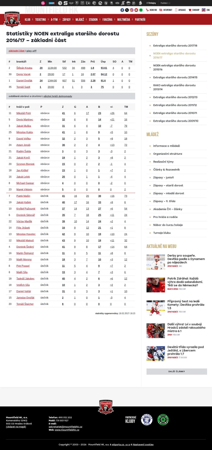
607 (64, 80)
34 (73, 68)
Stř (64, 61)
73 (125, 196)
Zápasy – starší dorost (168, 185)
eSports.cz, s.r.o (121, 444)
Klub (27, 20)
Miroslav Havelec (26, 234)
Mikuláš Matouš (25, 240)
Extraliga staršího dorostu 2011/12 (175, 105)
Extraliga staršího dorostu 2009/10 (175, 121)
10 (125, 132)
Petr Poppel (22, 266)
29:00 (51, 74)
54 (125, 208)
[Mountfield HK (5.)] (82, 3)
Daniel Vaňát (23, 291)
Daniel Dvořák (24, 80)
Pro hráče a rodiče (165, 217)
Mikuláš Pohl (23, 113)
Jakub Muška (23, 126)
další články (177, 371)
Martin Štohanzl (25, 253)
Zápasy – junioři (163, 177)
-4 (111, 176)
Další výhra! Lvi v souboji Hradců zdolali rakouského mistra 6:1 (186, 328)
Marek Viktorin (24, 189)
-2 (111, 183)
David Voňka (23, 138)
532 (64, 68)
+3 (111, 259)
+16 (112, 196)
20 (87, 196)
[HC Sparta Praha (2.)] (65, 3)
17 (63, 74)
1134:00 (52, 68)
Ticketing (40, 20)
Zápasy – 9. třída (164, 201)
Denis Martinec (24, 119)
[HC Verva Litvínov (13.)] (128, 3)
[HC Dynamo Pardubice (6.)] (88, 3)
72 (125, 145)
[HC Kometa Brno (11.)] (117, 3)
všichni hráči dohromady (57, 96)
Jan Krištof (22, 170)
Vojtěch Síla (23, 285)
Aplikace (182, 10)
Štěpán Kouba (24, 68)
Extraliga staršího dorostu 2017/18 (175, 45)
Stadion (93, 20)
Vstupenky (167, 10)
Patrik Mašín (23, 196)
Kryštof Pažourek (25, 208)
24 (125, 215)
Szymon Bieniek (25, 164)
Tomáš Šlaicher (25, 304)
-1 (111, 164)
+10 (112, 234)
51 (73, 80)
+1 (111, 227)
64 (125, 113)
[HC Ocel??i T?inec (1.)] (60, 3)
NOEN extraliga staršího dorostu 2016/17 (174, 55)
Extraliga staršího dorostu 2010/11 (175, 113)
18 (125, 138)
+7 (111, 170)
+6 (111, 208)
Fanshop (195, 10)
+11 (112, 215)
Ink (74, 61)
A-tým (54, 20)
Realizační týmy (163, 161)
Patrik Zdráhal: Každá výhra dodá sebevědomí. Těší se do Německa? (185, 282)
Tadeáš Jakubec (25, 278)
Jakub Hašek (23, 202)
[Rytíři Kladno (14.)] (133, 3)
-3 (111, 151)
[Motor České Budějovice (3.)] (71, 3)
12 (87, 227)
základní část (17, 50)
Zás (83, 61)
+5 (111, 132)
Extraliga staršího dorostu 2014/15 (175, 77)
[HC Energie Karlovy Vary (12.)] (123, 3)
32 (125, 240)
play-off (31, 50)
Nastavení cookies (143, 444)
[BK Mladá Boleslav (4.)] (77, 3)
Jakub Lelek (23, 176)
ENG (208, 10)
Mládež (80, 20)
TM (130, 61)
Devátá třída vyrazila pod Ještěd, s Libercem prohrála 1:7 (185, 350)
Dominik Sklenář (25, 215)
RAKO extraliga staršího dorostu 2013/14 (174, 87)
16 (82, 74)
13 (87, 208)
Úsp (103, 61)
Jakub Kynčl (23, 157)
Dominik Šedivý (25, 247)
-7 (111, 126)
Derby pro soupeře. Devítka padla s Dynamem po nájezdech (186, 259)
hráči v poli (22, 107)
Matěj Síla (21, 272)
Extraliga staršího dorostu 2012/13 (175, 97)
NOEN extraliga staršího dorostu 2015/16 (174, 67)
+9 (111, 138)
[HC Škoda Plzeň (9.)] (106, 3)
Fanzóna (107, 20)
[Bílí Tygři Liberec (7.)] (94, 3)
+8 (111, 157)
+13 (112, 145)
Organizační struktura (167, 153)
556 (83, 80)
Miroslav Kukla (24, 132)
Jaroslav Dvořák (25, 297)
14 (75, 208)
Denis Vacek (23, 74)
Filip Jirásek (23, 227)
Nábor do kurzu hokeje (168, 225)
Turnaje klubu (162, 232)
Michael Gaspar (25, 183)
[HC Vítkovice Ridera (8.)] (100, 3)
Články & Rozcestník (166, 169)
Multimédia (123, 20)
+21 (112, 119)
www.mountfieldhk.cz (67, 430)
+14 (112, 247)
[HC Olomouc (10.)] (111, 3)
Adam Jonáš (23, 145)
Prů (93, 61)
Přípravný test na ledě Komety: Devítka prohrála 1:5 (185, 305)
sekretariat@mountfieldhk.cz (65, 427)
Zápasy (67, 20)
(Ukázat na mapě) (16, 427)
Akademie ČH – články (167, 209)
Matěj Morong (24, 259)
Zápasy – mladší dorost (168, 193)
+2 (111, 221)
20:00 (51, 87)
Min (50, 61)
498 (83, 68)
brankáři (21, 61)
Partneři (140, 20)
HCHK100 (153, 10)
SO (114, 61)
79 (125, 126)
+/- (111, 107)
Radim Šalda (23, 151)
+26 (112, 113)
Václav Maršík (24, 221)
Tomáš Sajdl (23, 87)
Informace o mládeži (166, 145)
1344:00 (52, 80)
